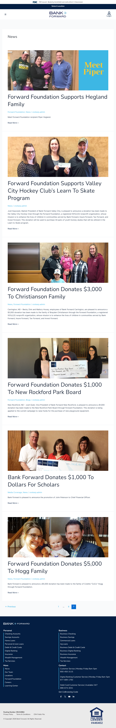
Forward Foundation (16, 112)
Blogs (28, 400)
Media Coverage (15, 492)
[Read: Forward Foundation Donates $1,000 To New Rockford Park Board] (58, 358)
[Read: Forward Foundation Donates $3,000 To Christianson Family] (58, 262)
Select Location (58, 6)
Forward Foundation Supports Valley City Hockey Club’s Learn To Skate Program (55, 190)
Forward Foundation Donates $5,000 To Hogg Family (55, 567)
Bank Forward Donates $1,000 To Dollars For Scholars (51, 481)
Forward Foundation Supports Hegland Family (57, 100)
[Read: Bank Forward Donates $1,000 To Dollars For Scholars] (58, 450)
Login (109, 16)
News (28, 112)
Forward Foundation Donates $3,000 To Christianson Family (55, 292)
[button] (5, 14)
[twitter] (65, 697)
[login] (109, 13)
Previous (10, 606)
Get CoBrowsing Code (68, 692)
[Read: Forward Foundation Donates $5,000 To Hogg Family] (58, 537)
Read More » (13, 122)
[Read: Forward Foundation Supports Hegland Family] (58, 70)
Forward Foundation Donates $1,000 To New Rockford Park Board (55, 388)
